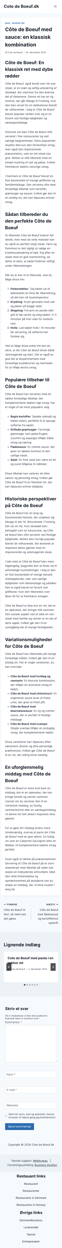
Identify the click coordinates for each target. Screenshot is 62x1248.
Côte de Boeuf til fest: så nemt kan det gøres (15, 911)
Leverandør (31, 1227)
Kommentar (13, 1022)
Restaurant (31, 1183)
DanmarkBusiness (31, 1220)
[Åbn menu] (55, 6)
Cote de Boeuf (15, 52)
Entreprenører (31, 1241)
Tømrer (31, 1234)
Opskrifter (18, 23)
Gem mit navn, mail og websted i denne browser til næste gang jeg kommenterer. (32, 1116)
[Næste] (53, 967)
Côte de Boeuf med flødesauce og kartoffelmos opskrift (48, 913)
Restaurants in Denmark (31, 1197)
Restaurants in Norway (31, 1204)
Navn (11, 1074)
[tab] (24, 985)
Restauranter (31, 1190)
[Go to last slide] (8, 967)
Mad (7, 23)
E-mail (12, 1090)
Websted (12, 1105)
